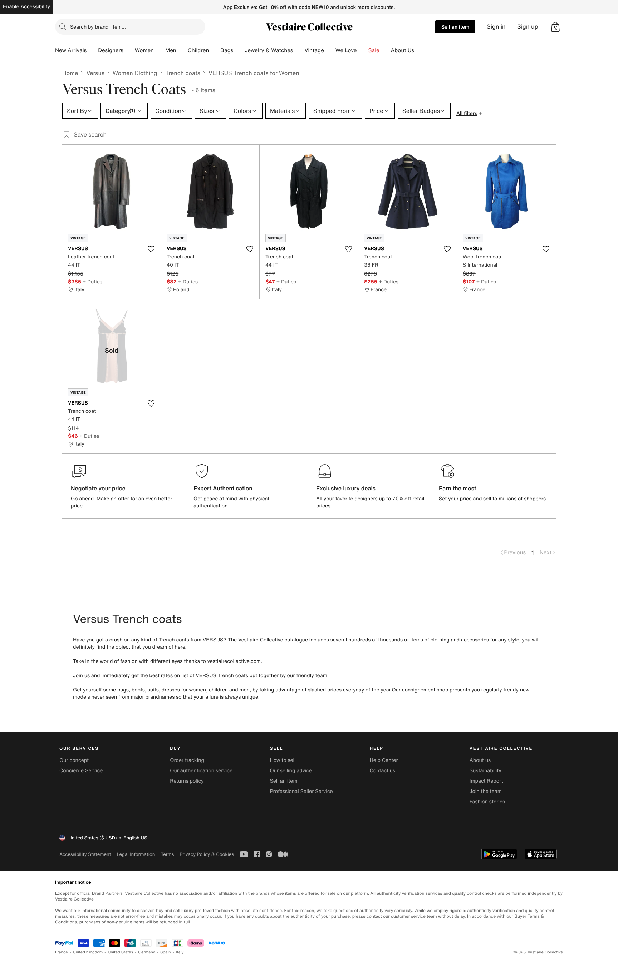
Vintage (314, 50)
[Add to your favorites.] (151, 249)
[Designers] (129, 50)
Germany (146, 952)
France (61, 952)
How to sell (282, 760)
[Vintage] (330, 50)
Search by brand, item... (98, 26)
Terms (167, 854)
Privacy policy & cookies (207, 854)
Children (198, 50)
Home (70, 73)
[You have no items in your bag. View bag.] (555, 27)
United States (120, 952)
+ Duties (92, 281)
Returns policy (186, 781)
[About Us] (420, 50)
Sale (373, 50)
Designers (110, 50)
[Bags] (239, 50)
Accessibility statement (85, 854)
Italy (180, 952)
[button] (555, 27)
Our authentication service (201, 770)
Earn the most (457, 488)
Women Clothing (135, 73)
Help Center (384, 760)
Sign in (496, 26)
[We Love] (363, 50)
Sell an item (455, 26)
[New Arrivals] (92, 50)
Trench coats (183, 73)
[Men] (182, 50)
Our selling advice (291, 770)
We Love (346, 50)
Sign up (527, 26)
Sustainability (485, 770)
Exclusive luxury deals (346, 488)
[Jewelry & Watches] (298, 50)
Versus (95, 73)
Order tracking (187, 760)
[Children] (214, 50)
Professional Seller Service (301, 791)
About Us (402, 50)
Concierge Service (81, 770)
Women (144, 50)
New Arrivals (71, 50)
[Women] (159, 50)
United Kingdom (88, 952)
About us (480, 760)
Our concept (74, 760)
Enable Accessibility (26, 6)
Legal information (136, 854)
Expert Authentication (222, 488)
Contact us (383, 770)
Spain (165, 952)
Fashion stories (487, 801)
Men (170, 50)
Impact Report (486, 781)
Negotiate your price (98, 488)
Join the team (486, 791)
